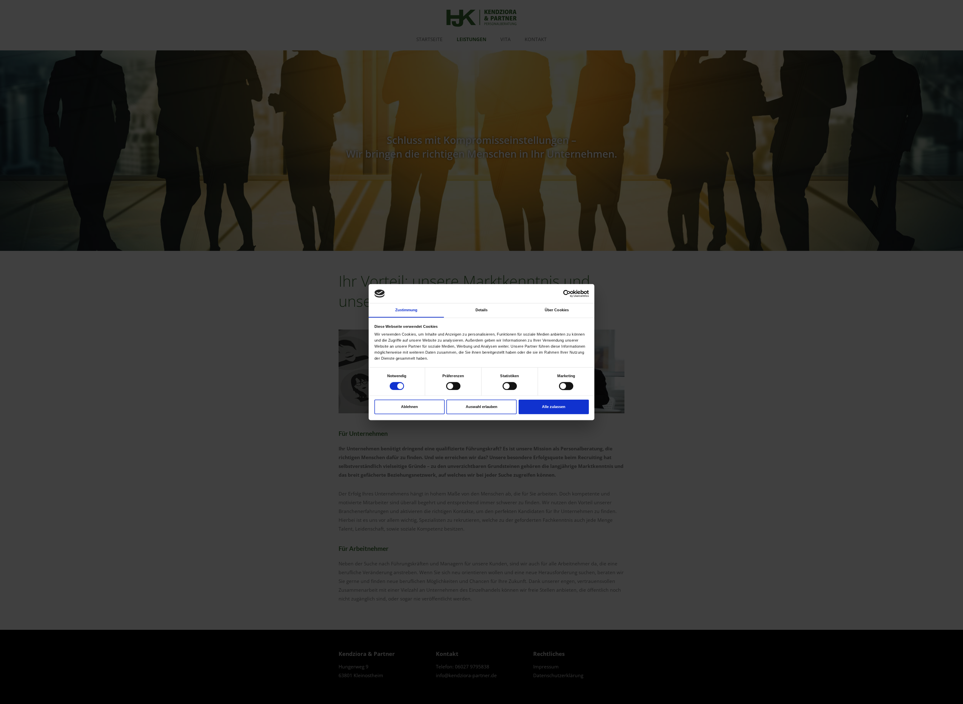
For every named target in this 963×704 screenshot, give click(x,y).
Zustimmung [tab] (406, 310)
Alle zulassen (553, 407)
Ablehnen (409, 407)
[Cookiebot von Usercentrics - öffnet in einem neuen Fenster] (567, 293)
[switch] (453, 386)
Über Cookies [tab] (557, 310)
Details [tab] (481, 310)
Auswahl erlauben (481, 407)
